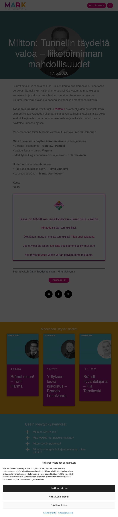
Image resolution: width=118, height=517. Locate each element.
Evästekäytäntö (49, 512)
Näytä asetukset (59, 505)
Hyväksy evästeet (59, 488)
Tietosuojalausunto (65, 512)
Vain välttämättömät (59, 496)
